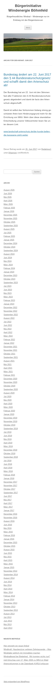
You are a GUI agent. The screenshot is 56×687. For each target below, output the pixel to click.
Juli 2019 (7, 432)
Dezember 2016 (10, 514)
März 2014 (8, 592)
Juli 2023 (7, 286)
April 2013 (8, 628)
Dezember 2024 (10, 243)
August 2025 (9, 229)
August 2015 (9, 550)
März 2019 (8, 446)
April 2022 (8, 332)
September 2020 (11, 389)
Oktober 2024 (9, 247)
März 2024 (8, 265)
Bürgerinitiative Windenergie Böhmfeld (28, 8)
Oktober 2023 (9, 279)
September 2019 (11, 428)
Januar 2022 (9, 343)
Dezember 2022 (10, 307)
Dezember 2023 (10, 275)
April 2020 (8, 404)
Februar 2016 (9, 535)
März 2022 (8, 336)
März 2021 (8, 372)
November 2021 (10, 350)
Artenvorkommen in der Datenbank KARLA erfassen (26, 664)
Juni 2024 (8, 258)
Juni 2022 (8, 325)
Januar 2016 (9, 539)
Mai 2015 (7, 557)
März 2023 (8, 297)
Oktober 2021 (9, 354)
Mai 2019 (7, 439)
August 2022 (9, 318)
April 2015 (8, 560)
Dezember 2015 (10, 542)
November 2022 (10, 311)
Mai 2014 (7, 585)
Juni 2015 (8, 553)
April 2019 (8, 443)
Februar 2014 (9, 596)
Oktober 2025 (9, 222)
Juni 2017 (8, 496)
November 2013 (10, 603)
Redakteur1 (46, 149)
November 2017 (10, 485)
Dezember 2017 (10, 482)
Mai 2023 (7, 293)
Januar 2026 (9, 211)
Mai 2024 (7, 261)
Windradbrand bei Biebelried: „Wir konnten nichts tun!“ (27, 656)
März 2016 (8, 532)
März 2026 (8, 204)
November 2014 (10, 571)
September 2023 (11, 282)
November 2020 (10, 382)
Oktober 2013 (9, 607)
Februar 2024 (9, 268)
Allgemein (12, 153)
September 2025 (11, 225)
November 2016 (10, 518)
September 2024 (11, 250)
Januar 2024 (9, 272)
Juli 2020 (7, 396)
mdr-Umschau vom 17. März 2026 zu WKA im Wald (26, 660)
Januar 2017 (9, 510)
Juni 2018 (8, 464)
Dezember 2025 (10, 215)
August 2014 (9, 578)
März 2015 (8, 564)
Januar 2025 (9, 240)
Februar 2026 (9, 208)
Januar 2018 (9, 478)
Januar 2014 (9, 599)
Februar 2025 (9, 236)
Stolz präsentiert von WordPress (17, 682)
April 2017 (8, 503)
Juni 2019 (8, 436)
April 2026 (8, 201)
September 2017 (11, 493)
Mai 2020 (7, 400)
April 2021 (8, 368)
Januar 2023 (9, 304)
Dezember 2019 (10, 418)
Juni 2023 (8, 290)
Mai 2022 (7, 329)
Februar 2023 (9, 300)
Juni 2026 (8, 193)
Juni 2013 (8, 621)
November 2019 (10, 421)
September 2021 (11, 357)
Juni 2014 (8, 582)
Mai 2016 (7, 528)
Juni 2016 (8, 525)
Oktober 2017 (9, 489)
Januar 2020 (9, 414)
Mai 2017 (7, 500)
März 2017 (8, 507)
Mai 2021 (7, 364)
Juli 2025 (7, 233)
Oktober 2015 (9, 546)
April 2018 (8, 468)
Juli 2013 (7, 617)
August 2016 (9, 521)
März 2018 (8, 471)
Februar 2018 (9, 475)
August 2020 (9, 393)
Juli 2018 (7, 461)
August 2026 (9, 190)
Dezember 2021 (10, 347)
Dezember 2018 (10, 450)
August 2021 (9, 361)
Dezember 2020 (10, 379)
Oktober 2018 (9, 453)
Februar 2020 (9, 411)
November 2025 (10, 218)
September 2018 (11, 457)
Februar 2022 (9, 339)
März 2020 (8, 407)
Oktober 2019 (9, 425)
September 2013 (11, 610)
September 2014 (11, 574)
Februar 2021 (9, 375)
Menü (28, 27)
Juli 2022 (7, 322)
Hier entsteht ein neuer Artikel (16, 646)
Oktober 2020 (9, 386)
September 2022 (11, 315)
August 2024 (9, 254)
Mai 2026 (7, 197)
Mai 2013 (7, 624)
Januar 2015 (9, 567)
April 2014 (8, 589)
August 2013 (9, 614)
